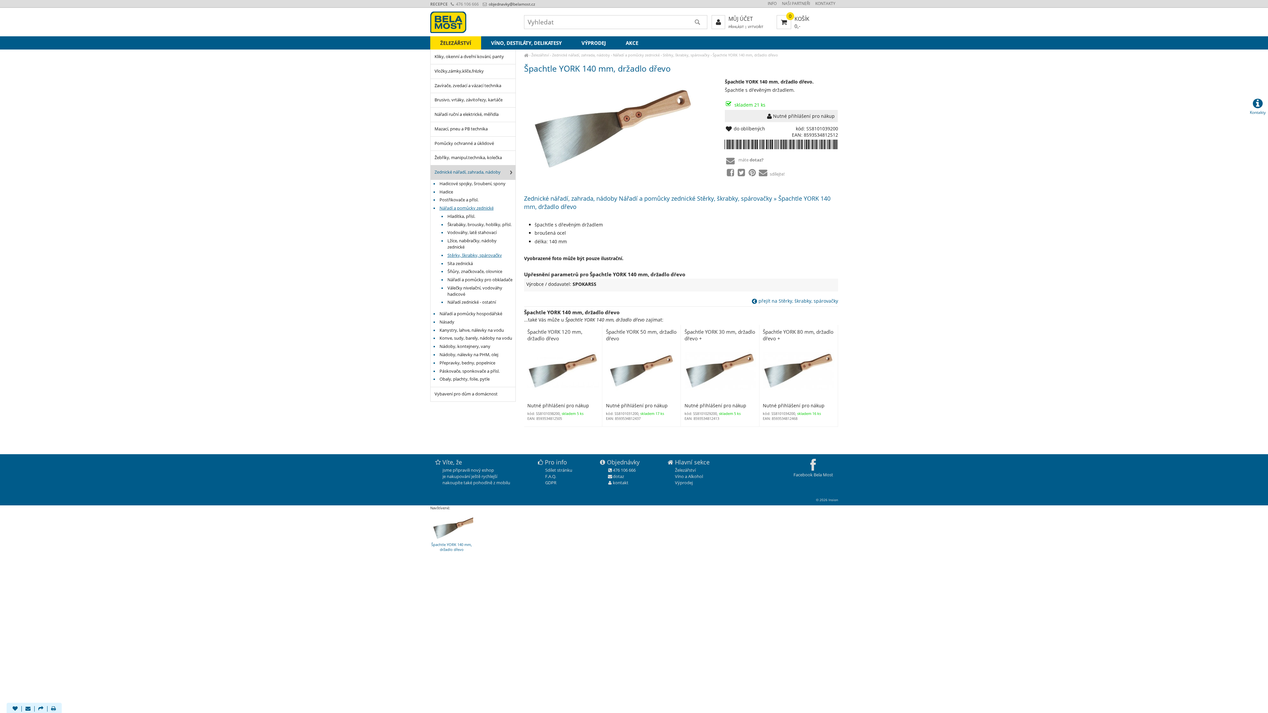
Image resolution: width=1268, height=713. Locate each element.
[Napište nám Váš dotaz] (28, 709)
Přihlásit (736, 27)
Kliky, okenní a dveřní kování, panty (469, 56)
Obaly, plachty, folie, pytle (465, 379)
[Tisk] (53, 709)
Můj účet (740, 18)
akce (632, 43)
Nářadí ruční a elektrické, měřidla (467, 114)
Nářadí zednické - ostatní (471, 302)
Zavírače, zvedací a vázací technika (468, 85)
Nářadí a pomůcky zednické (636, 54)
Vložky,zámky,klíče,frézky (459, 71)
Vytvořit (755, 27)
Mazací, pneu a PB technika (461, 129)
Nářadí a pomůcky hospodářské (471, 314)
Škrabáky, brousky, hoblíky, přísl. (479, 224)
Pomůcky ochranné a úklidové (464, 143)
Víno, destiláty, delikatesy (526, 43)
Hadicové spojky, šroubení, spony (473, 184)
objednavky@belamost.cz (511, 4)
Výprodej (593, 43)
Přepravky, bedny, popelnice (467, 363)
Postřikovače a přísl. (459, 200)
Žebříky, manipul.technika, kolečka (468, 157)
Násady (447, 322)
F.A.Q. (550, 476)
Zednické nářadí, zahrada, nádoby (581, 54)
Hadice (446, 192)
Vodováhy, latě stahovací (472, 232)
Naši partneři (796, 3)
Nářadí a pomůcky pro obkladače (479, 280)
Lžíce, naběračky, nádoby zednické (472, 244)
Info (772, 3)
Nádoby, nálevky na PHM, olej (469, 354)
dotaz (618, 476)
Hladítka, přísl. (461, 216)
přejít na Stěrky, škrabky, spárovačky (797, 301)
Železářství (540, 54)
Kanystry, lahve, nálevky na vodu (472, 330)
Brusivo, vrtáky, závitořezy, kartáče (469, 100)
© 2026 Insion (827, 499)
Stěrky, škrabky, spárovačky (686, 54)
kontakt (620, 483)
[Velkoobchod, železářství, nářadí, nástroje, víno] (526, 54)
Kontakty (825, 3)
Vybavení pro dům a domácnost (466, 394)
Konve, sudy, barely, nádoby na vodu (476, 338)
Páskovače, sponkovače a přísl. (470, 371)
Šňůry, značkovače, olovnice (474, 271)
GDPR (550, 483)
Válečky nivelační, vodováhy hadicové (474, 291)
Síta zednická (460, 263)
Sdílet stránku (558, 470)
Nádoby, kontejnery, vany (465, 346)
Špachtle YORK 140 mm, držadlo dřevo (745, 54)
